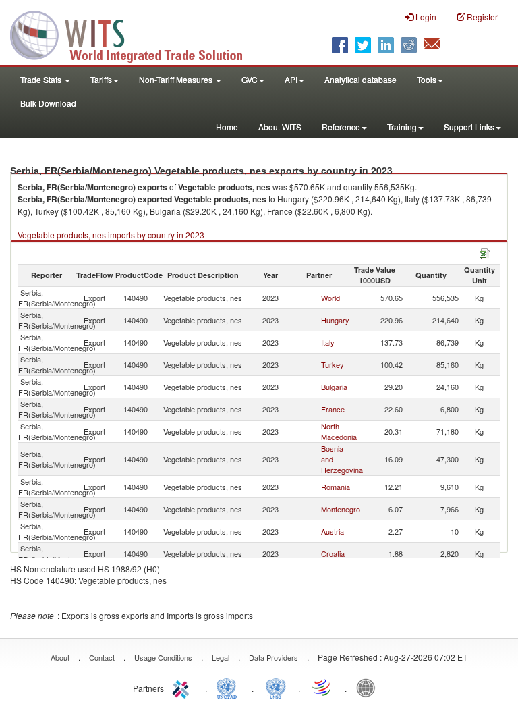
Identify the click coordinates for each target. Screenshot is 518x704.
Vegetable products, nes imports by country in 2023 (111, 234)
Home (227, 126)
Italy (328, 342)
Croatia (333, 553)
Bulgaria (334, 386)
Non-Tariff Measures (176, 79)
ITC (182, 687)
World (330, 297)
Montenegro (340, 509)
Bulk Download (48, 103)
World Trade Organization (322, 687)
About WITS (279, 126)
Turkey (332, 364)
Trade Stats (41, 79)
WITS (135, 33)
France (333, 409)
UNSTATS (275, 687)
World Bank (368, 687)
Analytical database (360, 79)
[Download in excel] (485, 252)
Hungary (335, 320)
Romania (335, 486)
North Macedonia (339, 431)
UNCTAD (229, 687)
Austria (332, 531)
